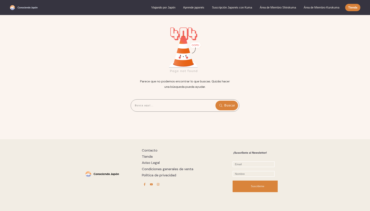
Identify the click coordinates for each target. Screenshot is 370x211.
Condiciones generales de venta (167, 169)
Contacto (149, 150)
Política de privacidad (159, 175)
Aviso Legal (151, 162)
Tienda (147, 156)
